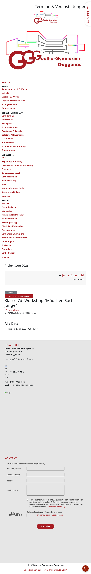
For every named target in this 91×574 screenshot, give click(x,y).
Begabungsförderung (12, 161)
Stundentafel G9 (9, 218)
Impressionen (8, 108)
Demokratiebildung (11, 192)
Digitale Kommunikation (14, 100)
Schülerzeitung (9, 180)
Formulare (7, 249)
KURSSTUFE (7, 196)
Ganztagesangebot (11, 173)
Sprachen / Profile (10, 97)
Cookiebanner (30, 570)
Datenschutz (55, 570)
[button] (85, 568)
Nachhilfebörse (9, 207)
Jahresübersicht (73, 275)
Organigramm (9, 150)
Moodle (5, 203)
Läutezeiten (7, 211)
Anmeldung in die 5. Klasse (14, 89)
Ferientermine (8, 230)
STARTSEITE (7, 82)
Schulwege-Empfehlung (13, 234)
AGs (4, 157)
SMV (4, 184)
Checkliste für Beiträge (12, 226)
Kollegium (7, 123)
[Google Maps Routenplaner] (45, 420)
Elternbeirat (7, 138)
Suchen (5, 257)
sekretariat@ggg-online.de (22, 385)
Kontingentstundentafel (13, 214)
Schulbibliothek (9, 176)
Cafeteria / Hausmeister (13, 135)
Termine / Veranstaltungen (14, 237)
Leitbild (5, 93)
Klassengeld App (9, 222)
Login (64, 570)
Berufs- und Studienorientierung (17, 165)
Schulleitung (8, 116)
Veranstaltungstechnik (13, 188)
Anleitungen (8, 241)
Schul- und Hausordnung (14, 146)
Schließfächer (8, 253)
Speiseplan (7, 245)
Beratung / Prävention (12, 131)
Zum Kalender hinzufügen (19, 296)
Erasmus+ (6, 169)
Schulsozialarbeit (10, 127)
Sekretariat (7, 119)
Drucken (11, 292)
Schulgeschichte (9, 104)
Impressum (43, 570)
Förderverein (8, 142)
